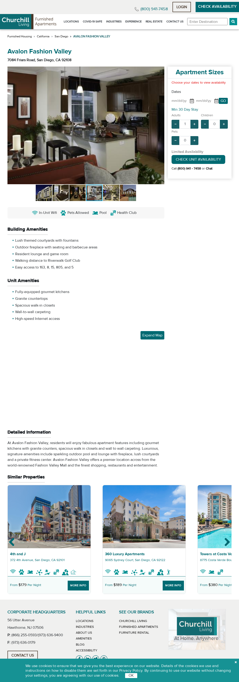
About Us (84, 633)
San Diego (61, 36)
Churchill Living (133, 621)
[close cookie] (236, 662)
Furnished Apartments (138, 627)
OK (131, 675)
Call (186, 168)
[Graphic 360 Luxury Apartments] (144, 516)
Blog (80, 645)
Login (181, 7)
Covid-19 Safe (92, 21)
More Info (78, 585)
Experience (133, 21)
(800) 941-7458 (154, 9)
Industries (114, 21)
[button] (233, 21)
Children (207, 115)
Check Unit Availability (198, 159)
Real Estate (154, 21)
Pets (175, 132)
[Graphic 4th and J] (49, 516)
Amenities (84, 638)
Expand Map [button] (152, 335)
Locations (71, 21)
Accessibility (86, 650)
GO (223, 101)
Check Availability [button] (217, 6)
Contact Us (174, 21)
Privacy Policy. (131, 670)
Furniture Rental (134, 633)
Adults (176, 115)
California (43, 36)
